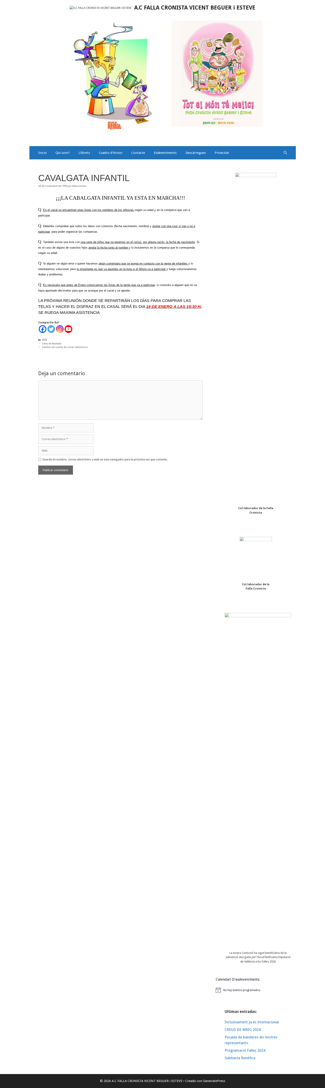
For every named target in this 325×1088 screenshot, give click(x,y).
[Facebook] (42, 329)
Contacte (138, 153)
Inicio (42, 153)
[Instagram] (60, 329)
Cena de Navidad (51, 343)
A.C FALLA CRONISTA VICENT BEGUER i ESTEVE (194, 7)
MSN (44, 339)
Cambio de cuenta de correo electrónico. (65, 347)
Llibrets (84, 153)
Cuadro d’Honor (110, 153)
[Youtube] (68, 329)
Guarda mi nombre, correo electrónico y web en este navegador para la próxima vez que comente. (105, 459)
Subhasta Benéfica (240, 1058)
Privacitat (222, 153)
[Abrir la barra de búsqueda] (285, 152)
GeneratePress (214, 1081)
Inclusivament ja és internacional (252, 1022)
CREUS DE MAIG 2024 (243, 1029)
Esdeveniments (165, 153)
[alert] (256, 990)
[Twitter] (51, 329)
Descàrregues (195, 153)
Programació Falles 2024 (245, 1050)
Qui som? (62, 153)
